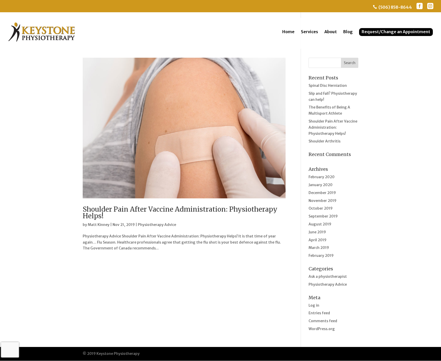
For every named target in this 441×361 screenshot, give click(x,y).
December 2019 (322, 192)
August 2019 (320, 224)
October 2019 (321, 208)
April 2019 (317, 240)
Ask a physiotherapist (328, 276)
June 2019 (317, 232)
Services (309, 32)
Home (288, 32)
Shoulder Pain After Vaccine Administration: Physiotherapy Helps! (180, 212)
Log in (314, 305)
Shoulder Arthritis (324, 141)
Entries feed (319, 313)
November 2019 (322, 200)
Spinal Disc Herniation (328, 85)
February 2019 (321, 255)
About (330, 32)
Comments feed (323, 321)
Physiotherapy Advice (157, 224)
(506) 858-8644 (392, 7)
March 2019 (319, 247)
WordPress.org (322, 329)
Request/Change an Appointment (396, 31)
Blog (348, 32)
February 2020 (322, 177)
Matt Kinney (98, 224)
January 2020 (321, 185)
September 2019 (323, 216)
